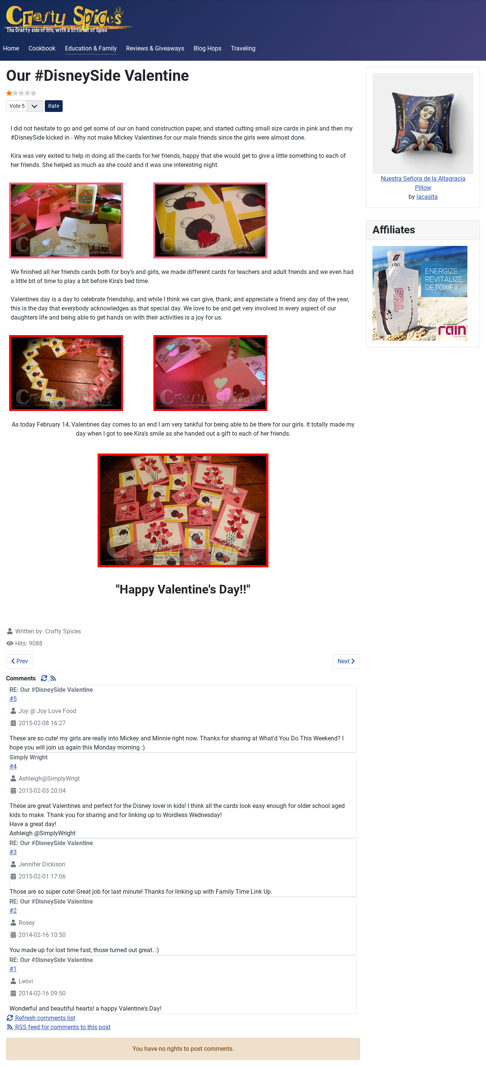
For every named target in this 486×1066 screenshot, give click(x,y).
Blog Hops (207, 48)
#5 (13, 698)
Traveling (243, 48)
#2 (13, 910)
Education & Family (91, 48)
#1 (13, 969)
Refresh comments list (44, 1018)
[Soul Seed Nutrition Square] (419, 292)
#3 (13, 852)
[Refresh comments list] (44, 678)
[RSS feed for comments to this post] (53, 678)
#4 (13, 766)
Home (11, 48)
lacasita (427, 196)
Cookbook (41, 48)
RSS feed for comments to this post (62, 1027)
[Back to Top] (472, 1052)
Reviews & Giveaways (155, 48)
